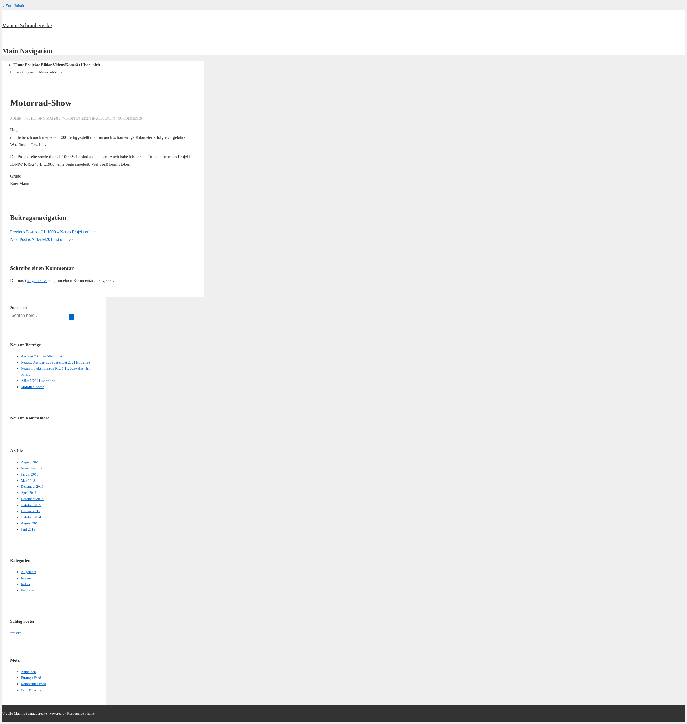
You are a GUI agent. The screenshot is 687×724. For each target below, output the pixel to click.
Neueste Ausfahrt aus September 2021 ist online (55, 362)
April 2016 (29, 493)
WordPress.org (31, 690)
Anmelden (28, 672)
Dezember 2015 (32, 499)
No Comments (130, 118)
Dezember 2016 (32, 486)
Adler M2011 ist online (38, 381)
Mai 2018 (28, 481)
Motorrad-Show (32, 387)
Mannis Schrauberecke (27, 25)
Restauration (30, 578)
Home (18, 65)
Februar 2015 (30, 511)
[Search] (71, 317)
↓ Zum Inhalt (13, 5)
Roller (25, 584)
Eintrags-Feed (31, 678)
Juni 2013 (28, 529)
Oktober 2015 (31, 505)
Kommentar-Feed (33, 684)
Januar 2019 (30, 474)
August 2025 (30, 462)
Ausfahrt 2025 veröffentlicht (41, 356)
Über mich (90, 65)
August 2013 (30, 523)
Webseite (27, 590)
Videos (59, 65)
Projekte (32, 65)
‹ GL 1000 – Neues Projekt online (53, 232)
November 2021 (32, 468)
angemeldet (37, 280)
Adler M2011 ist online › (41, 239)
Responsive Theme (81, 713)
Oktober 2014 (31, 517)
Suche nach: (19, 308)
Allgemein (105, 118)
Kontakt (72, 65)
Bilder (46, 65)
